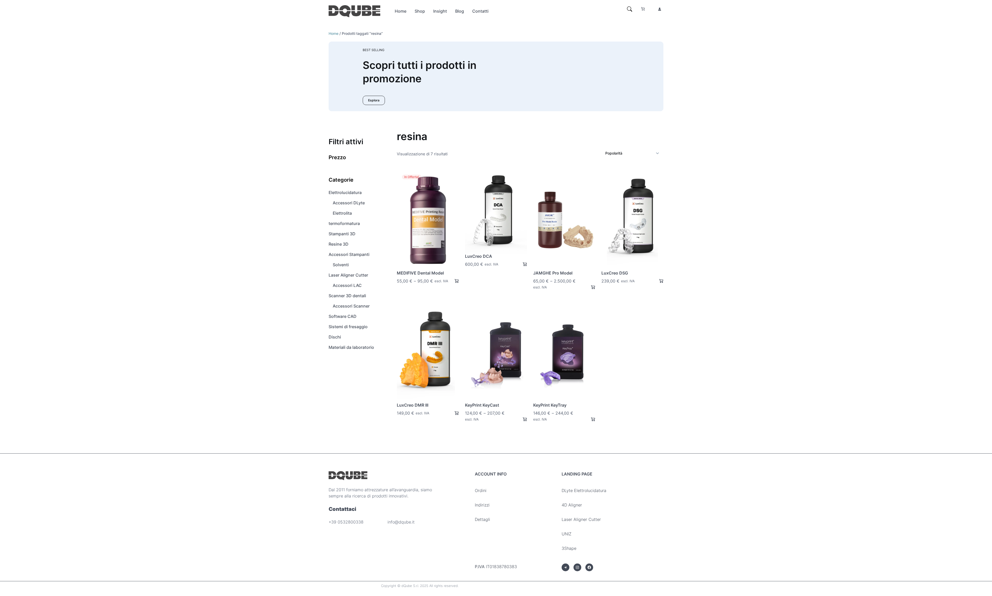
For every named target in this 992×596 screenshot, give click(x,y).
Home (333, 33)
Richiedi (454, 281)
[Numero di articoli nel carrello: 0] (642, 8)
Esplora (373, 100)
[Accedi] (659, 9)
